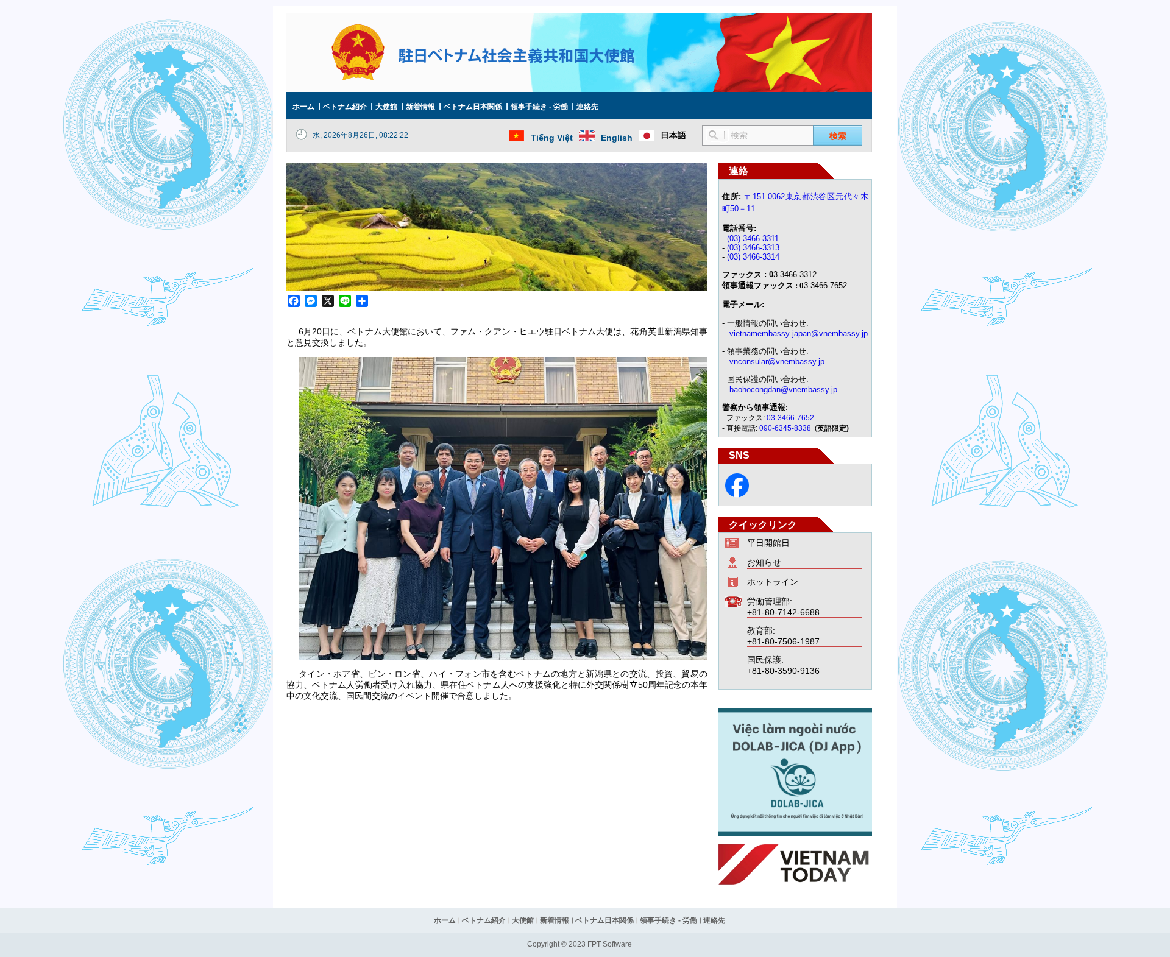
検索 (837, 136)
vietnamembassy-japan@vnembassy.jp (798, 333)
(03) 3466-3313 (753, 247)
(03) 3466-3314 (753, 256)
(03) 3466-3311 (753, 238)
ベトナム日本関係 (473, 106)
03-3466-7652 (790, 418)
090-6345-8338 (786, 428)
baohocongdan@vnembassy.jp (783, 389)
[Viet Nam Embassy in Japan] (737, 495)
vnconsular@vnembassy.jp (776, 361)
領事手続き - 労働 (539, 106)
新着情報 (420, 106)
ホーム (303, 106)
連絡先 (587, 106)
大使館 (386, 106)
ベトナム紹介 (345, 106)
